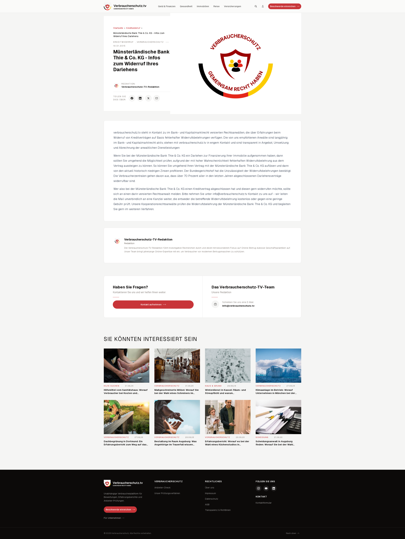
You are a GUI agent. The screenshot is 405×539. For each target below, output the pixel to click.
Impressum (210, 493)
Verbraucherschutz (150, 42)
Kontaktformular (264, 502)
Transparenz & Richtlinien (218, 510)
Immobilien (203, 6)
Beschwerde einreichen (283, 6)
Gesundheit (186, 6)
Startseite (118, 28)
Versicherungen (232, 6)
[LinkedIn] (274, 488)
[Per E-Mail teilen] (156, 98)
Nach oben (291, 533)
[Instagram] (258, 488)
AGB (207, 504)
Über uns (209, 487)
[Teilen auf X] (148, 98)
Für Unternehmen (112, 518)
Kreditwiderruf (133, 28)
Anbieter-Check (162, 487)
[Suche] (256, 6)
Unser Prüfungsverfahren (167, 493)
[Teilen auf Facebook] (132, 98)
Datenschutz (211, 498)
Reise (216, 6)
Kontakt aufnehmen (151, 304)
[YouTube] (266, 488)
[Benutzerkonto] (263, 6)
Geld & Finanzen (166, 6)
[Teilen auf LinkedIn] (140, 98)
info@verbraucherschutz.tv (238, 305)
